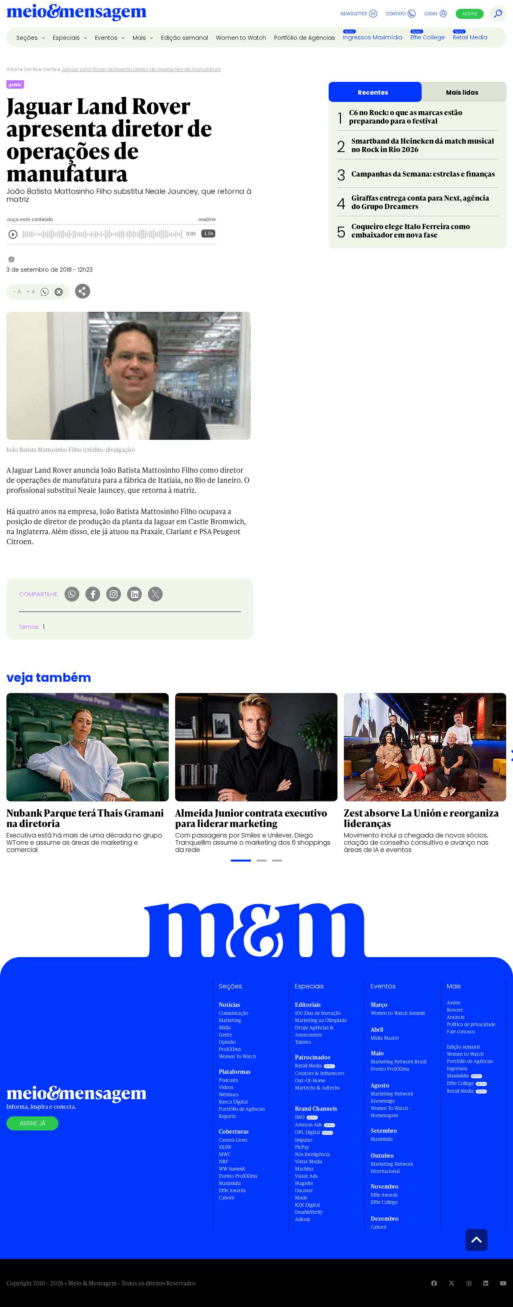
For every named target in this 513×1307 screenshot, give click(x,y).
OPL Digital (307, 1132)
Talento (303, 1042)
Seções (27, 38)
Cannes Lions (233, 1139)
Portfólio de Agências (304, 38)
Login (430, 13)
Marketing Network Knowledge (392, 1097)
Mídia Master (385, 1038)
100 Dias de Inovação (318, 1013)
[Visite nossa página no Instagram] (469, 1283)
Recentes (373, 92)
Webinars (228, 1094)
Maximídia (230, 1183)
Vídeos (226, 1087)
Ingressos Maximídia (372, 37)
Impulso (303, 1139)
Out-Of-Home (310, 1080)
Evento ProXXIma (238, 1176)
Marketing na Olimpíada (321, 1020)
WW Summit (232, 1168)
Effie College (427, 37)
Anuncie (456, 1017)
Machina (304, 1168)
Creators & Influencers (319, 1073)
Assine (469, 13)
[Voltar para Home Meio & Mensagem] (76, 13)
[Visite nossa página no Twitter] (451, 1283)
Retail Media (470, 37)
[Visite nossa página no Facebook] (434, 1283)
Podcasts (228, 1080)
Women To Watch (237, 1056)
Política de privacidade (471, 1024)
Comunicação (233, 1013)
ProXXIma (230, 1049)
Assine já (32, 1123)
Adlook (302, 1219)
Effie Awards (232, 1190)
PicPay (302, 1147)
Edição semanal (184, 38)
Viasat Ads (306, 1176)
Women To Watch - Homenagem (391, 1112)
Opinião (227, 1042)
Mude (301, 1197)
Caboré (226, 1197)
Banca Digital (233, 1101)
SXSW (225, 1147)
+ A (30, 291)
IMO (300, 1117)
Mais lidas (462, 92)
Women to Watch (241, 38)
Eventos (107, 38)
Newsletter (354, 13)
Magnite (304, 1183)
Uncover (304, 1190)
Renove (455, 1009)
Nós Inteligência (312, 1154)
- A (17, 291)
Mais (140, 38)
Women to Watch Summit (398, 1013)
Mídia (225, 1027)
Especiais (67, 38)
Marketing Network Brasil (398, 1061)
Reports (227, 1116)
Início (12, 69)
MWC (225, 1154)
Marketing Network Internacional (392, 1168)
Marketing (230, 1020)
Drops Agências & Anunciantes (314, 1031)
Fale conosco (461, 1031)
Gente (31, 69)
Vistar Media (308, 1161)
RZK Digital (307, 1204)
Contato (396, 13)
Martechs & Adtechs (317, 1087)
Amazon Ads (308, 1124)
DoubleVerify (309, 1212)
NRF (223, 1161)
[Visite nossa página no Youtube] (503, 1283)
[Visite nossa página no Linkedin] (485, 1283)
